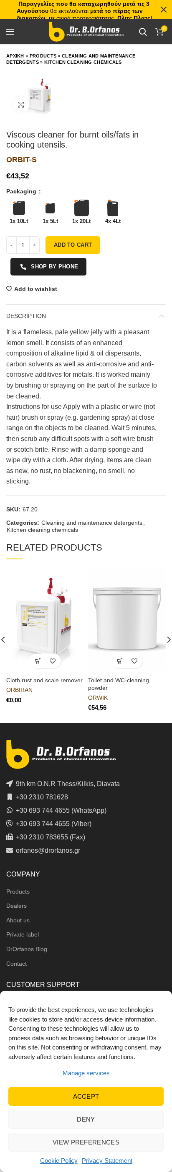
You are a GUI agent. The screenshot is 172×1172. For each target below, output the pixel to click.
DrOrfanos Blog (26, 949)
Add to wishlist (35, 289)
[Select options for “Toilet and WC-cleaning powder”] (119, 661)
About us (18, 920)
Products (43, 55)
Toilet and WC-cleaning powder (118, 684)
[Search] (143, 31)
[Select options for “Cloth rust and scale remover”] (37, 661)
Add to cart (73, 245)
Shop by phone (54, 266)
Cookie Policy (59, 1160)
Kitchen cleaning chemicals (83, 62)
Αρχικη (15, 55)
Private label (22, 934)
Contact (16, 963)
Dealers (16, 905)
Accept (86, 1096)
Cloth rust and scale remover (44, 680)
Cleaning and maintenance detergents (91, 522)
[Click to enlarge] (21, 104)
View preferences (86, 1142)
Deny (86, 1119)
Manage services (86, 1073)
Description (26, 316)
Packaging (22, 191)
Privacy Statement (107, 1160)
